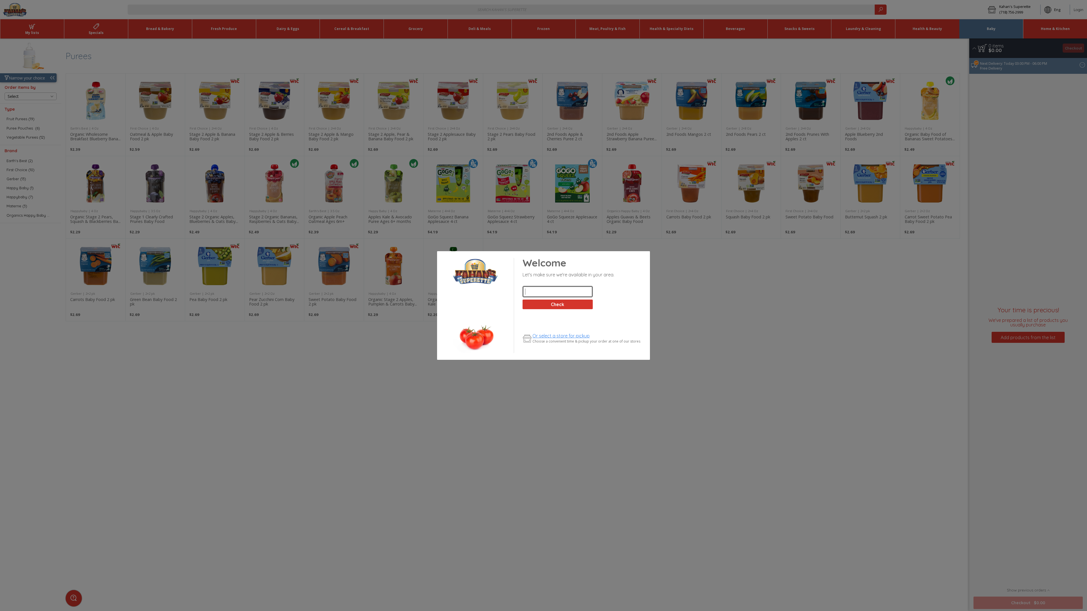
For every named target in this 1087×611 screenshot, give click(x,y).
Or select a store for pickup (561, 336)
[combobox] (558, 291)
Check (557, 304)
